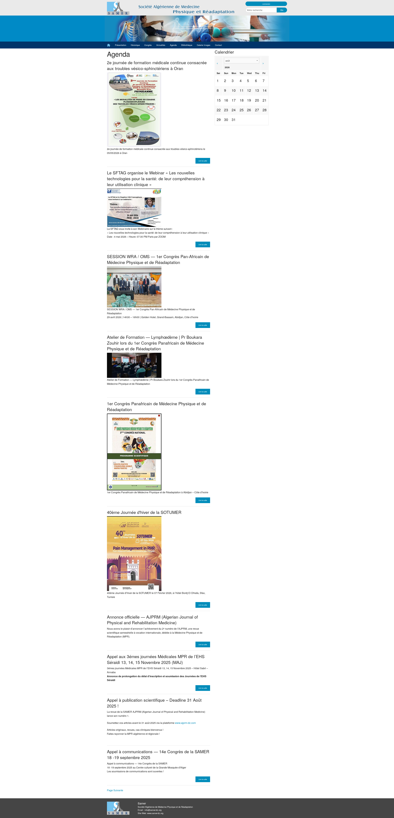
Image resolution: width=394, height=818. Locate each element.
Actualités (160, 45)
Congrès (148, 45)
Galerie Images (203, 45)
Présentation (120, 45)
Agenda (173, 45)
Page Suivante (115, 790)
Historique (135, 45)
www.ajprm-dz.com (185, 723)
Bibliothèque (186, 45)
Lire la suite (203, 160)
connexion (266, 4)
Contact (218, 45)
